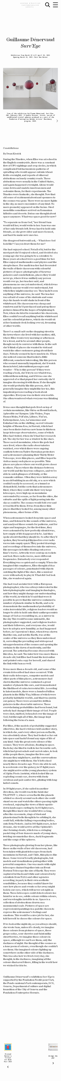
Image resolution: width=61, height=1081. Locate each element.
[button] (56, 121)
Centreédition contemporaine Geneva (30, 5)
